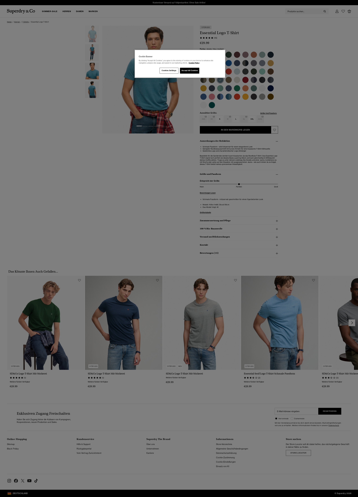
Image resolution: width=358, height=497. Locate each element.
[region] (180, 64)
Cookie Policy (194, 63)
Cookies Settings (169, 70)
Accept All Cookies (190, 70)
